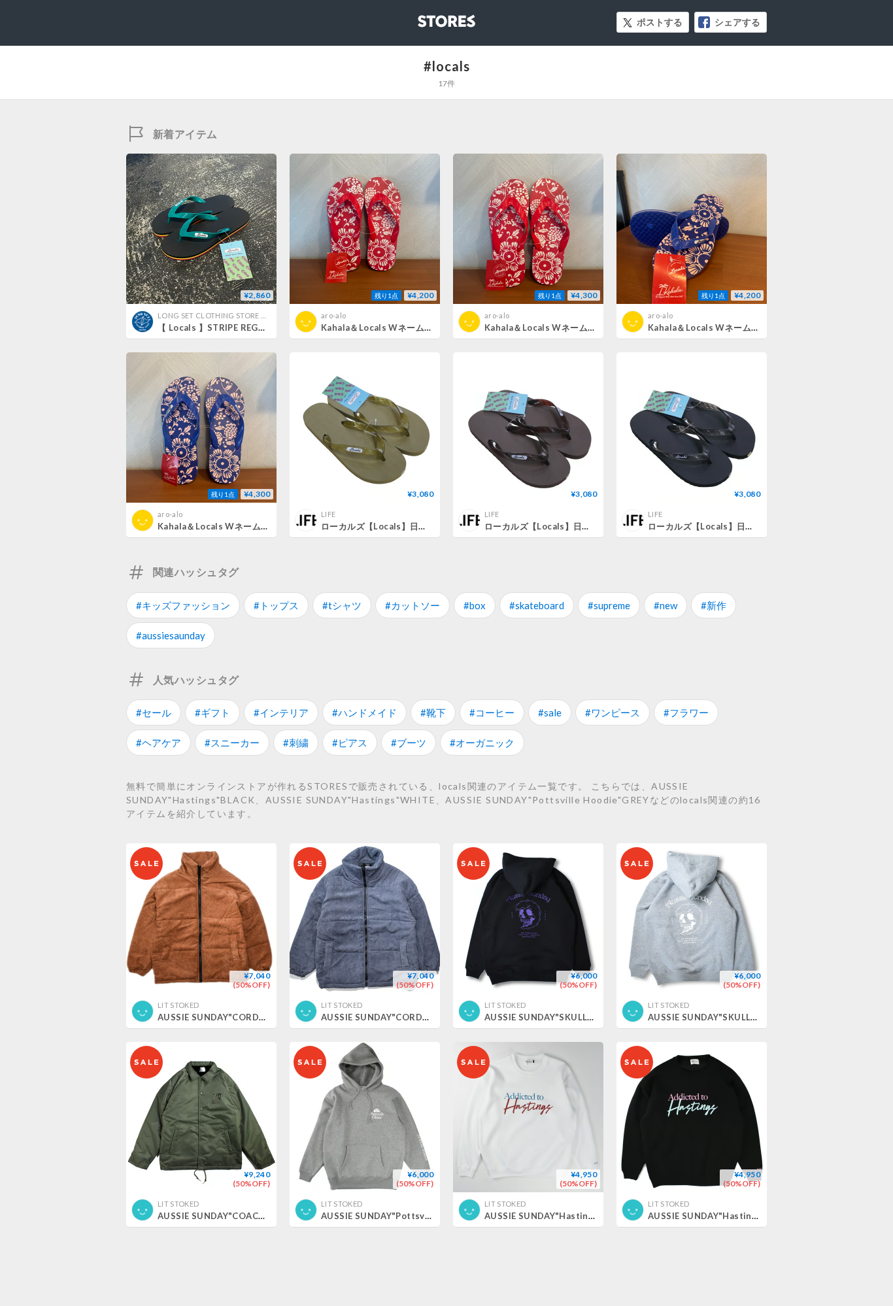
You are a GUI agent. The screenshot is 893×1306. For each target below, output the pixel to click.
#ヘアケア (158, 742)
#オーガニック (482, 742)
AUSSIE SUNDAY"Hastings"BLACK (722, 1216)
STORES (425, 17)
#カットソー (412, 605)
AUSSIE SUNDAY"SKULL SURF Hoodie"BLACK (581, 1017)
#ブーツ (408, 742)
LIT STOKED (178, 1005)
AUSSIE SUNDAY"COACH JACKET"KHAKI (245, 1216)
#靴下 (433, 712)
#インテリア (281, 712)
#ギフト (212, 712)
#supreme (609, 605)
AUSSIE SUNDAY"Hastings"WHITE (558, 1216)
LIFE (328, 514)
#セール (153, 712)
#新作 (713, 605)
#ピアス (349, 742)
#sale (550, 712)
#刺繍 (296, 742)
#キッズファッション (183, 605)
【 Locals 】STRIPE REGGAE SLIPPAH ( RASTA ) (257, 327)
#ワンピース (612, 712)
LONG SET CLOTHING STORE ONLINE (223, 315)
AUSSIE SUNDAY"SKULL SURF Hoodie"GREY (742, 1017)
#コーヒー (491, 712)
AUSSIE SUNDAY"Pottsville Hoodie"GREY (410, 1216)
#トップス (276, 605)
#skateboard (536, 605)
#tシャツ (342, 605)
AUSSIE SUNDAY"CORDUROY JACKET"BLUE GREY (428, 1017)
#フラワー (686, 712)
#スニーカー (232, 742)
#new (665, 605)
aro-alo (333, 315)
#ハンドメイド (364, 712)
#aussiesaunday (170, 635)
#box (474, 605)
